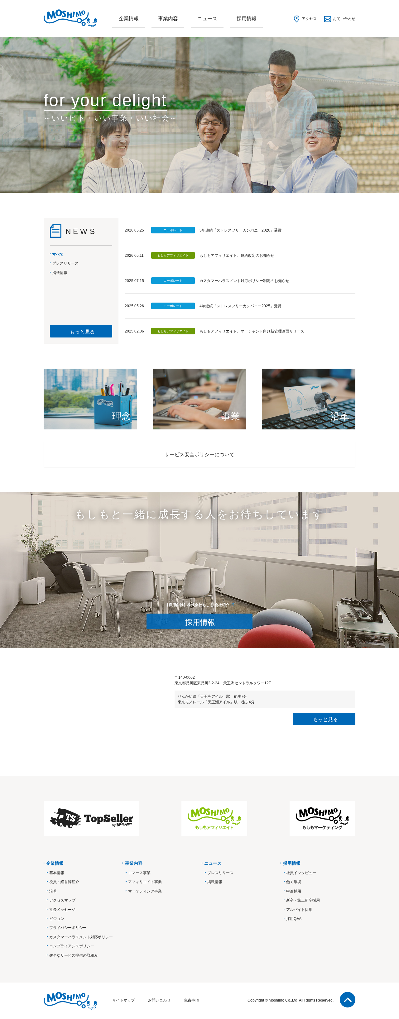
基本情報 (56, 873)
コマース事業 (139, 873)
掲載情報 (214, 882)
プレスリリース (220, 873)
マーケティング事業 (145, 891)
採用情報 (247, 18)
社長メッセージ (62, 909)
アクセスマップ (62, 900)
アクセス (309, 19)
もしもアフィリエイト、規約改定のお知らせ (237, 255)
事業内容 (168, 18)
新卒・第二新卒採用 (303, 900)
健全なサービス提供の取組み (73, 955)
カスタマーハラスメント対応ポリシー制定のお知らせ (244, 281)
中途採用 (293, 891)
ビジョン (56, 918)
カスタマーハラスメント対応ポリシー (81, 937)
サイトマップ (123, 1000)
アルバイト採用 (299, 909)
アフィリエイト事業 (145, 882)
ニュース (207, 18)
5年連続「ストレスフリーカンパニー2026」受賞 (240, 230)
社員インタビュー (301, 873)
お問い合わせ (344, 19)
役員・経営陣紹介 (64, 882)
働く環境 (293, 882)
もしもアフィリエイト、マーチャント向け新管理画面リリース (252, 331)
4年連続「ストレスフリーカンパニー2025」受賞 (240, 306)
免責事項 (191, 1000)
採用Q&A (293, 918)
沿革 (53, 891)
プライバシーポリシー (68, 928)
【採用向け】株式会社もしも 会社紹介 (197, 605)
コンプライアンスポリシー (71, 946)
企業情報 (129, 18)
